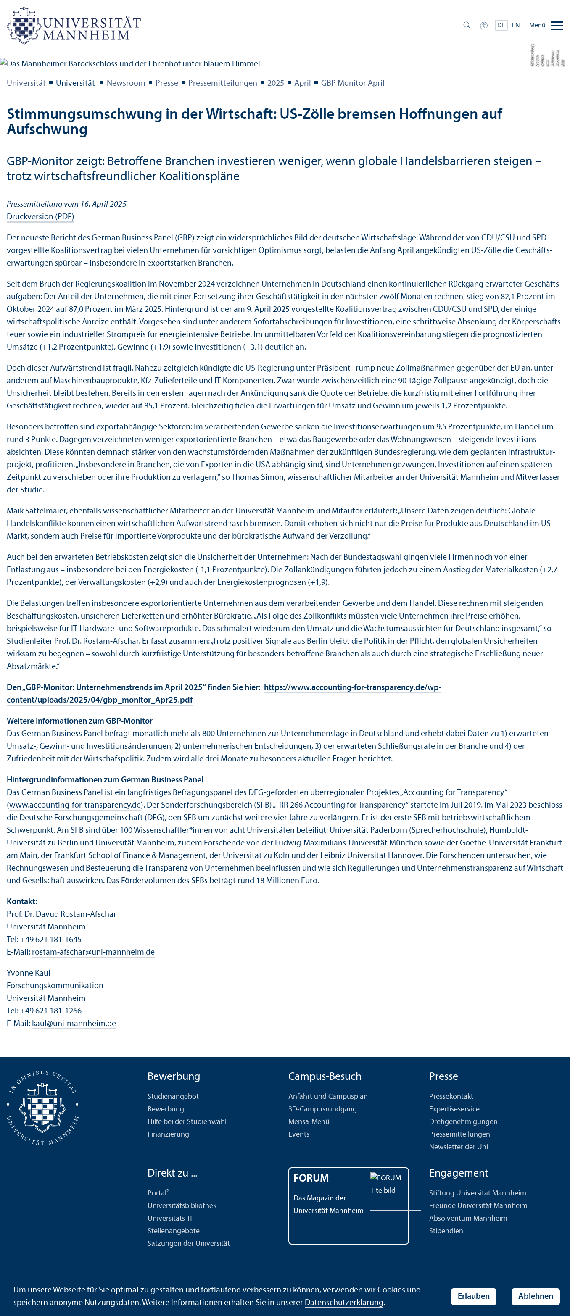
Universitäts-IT (170, 1219)
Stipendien (446, 1231)
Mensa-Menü (309, 1122)
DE (501, 25)
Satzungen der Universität (189, 1244)
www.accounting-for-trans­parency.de (75, 805)
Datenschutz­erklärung (344, 1303)
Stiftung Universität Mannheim (477, 1194)
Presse (167, 83)
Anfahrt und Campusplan (328, 1097)
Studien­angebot (173, 1097)
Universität (26, 83)
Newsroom (126, 83)
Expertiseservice (454, 1109)
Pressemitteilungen (222, 83)
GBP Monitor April (353, 83)
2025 (275, 83)
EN (516, 25)
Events (298, 1135)
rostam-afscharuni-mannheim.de (93, 952)
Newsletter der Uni (458, 1147)
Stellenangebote (174, 1231)
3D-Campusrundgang (322, 1109)
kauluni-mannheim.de (74, 1024)
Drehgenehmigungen (463, 1122)
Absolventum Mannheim (468, 1219)
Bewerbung (166, 1109)
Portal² (158, 1194)
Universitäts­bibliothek (182, 1206)
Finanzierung (168, 1135)
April (302, 83)
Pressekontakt (451, 1097)
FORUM (311, 1178)
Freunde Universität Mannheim (478, 1206)
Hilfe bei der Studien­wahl (187, 1122)
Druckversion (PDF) (40, 217)
